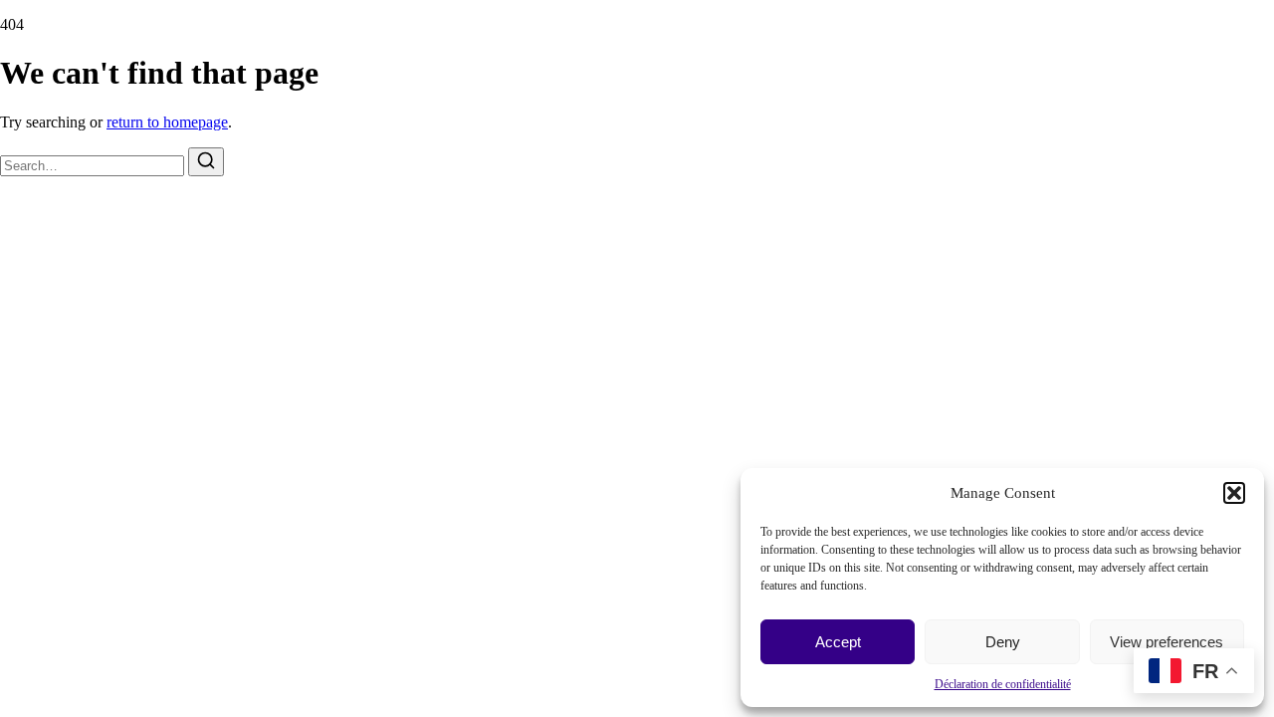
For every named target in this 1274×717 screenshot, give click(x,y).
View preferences (1166, 641)
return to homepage (167, 122)
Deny (1002, 641)
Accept (838, 641)
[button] (1234, 493)
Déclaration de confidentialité (1003, 684)
